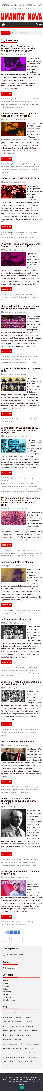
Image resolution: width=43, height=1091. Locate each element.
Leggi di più (6, 93)
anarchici (31, 164)
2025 (4, 667)
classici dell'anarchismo (17, 297)
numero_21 (36, 356)
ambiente (11, 359)
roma (21, 1048)
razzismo (36, 1044)
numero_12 (15, 729)
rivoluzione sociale (32, 104)
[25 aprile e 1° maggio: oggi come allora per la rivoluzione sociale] (13, 692)
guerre (36, 673)
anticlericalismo (6, 553)
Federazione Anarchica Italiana (13, 1026)
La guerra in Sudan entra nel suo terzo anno (21, 369)
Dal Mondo (15, 99)
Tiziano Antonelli (31, 1057)
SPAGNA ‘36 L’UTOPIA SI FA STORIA (20, 178)
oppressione (35, 610)
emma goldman (31, 297)
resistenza (14, 925)
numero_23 (31, 99)
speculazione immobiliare (17, 362)
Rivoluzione (21, 104)
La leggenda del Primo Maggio (17, 562)
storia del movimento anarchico (28, 491)
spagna (34, 169)
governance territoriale (26, 673)
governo (13, 1031)
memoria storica (13, 489)
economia (6, 1022)
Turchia (19, 1062)
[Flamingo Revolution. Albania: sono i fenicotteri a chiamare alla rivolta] (13, 316)
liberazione (11, 732)
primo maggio (12, 613)
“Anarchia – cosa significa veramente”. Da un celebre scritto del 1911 (21, 245)
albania (5, 359)
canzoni (12, 167)
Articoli (9, 99)
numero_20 (28, 419)
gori (29, 610)
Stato (28, 792)
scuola (13, 1053)
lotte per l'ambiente (21, 359)
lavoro (5, 1035)
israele (26, 1031)
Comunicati (7, 986)
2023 (4, 859)
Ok (22, 1087)
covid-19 (28, 1017)
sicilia (20, 1053)
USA (32, 1062)
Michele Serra (13, 792)
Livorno (12, 1035)
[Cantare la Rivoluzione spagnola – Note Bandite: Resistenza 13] (13, 123)
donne (16, 102)
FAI (24, 1022)
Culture (14, 164)
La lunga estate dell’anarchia (16, 619)
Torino (5, 1062)
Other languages (9, 1000)
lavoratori (4, 732)
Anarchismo (5, 167)
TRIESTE (12, 1062)
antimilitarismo (8, 1017)
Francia (5, 1031)
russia (27, 1048)
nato (21, 1044)
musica (37, 167)
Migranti (7, 925)
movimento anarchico (10, 1044)
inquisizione (5, 556)
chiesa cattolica (17, 553)
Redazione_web (21, 54)
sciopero (6, 1053)
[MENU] (40, 24)
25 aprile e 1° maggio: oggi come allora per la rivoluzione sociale (21, 683)
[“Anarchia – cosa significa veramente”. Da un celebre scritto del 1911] (13, 254)
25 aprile (25, 729)
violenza (33, 865)
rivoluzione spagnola (7, 107)
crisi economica (13, 673)
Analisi (9, 356)
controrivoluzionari (29, 553)
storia (16, 491)
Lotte (31, 235)
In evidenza (23, 99)
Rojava (15, 1048)
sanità (33, 1048)
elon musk (32, 789)
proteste (30, 359)
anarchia (34, 232)
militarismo (7, 1039)
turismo (33, 362)
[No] (40, 1082)
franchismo (24, 486)
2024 (4, 787)
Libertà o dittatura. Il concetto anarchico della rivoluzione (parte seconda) (18, 801)
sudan (11, 421)
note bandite (5, 169)
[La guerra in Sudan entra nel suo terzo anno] (13, 378)
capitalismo (26, 670)
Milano (28, 1035)
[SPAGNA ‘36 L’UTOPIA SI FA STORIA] (13, 186)
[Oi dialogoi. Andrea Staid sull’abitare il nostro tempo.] (13, 881)
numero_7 (26, 859)
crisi (32, 670)
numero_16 (21, 550)
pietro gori (4, 613)
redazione (36, 235)
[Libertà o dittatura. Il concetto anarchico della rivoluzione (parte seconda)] (13, 811)
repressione (7, 1048)
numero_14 (21, 610)
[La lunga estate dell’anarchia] (13, 627)
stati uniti (27, 1053)
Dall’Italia (6, 994)
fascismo (30, 1022)
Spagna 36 (18, 107)
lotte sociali (20, 1035)
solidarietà (38, 613)
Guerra (38, 419)
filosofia (38, 553)
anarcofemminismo (7, 102)
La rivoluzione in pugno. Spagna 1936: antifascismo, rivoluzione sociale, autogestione (20, 430)
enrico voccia (16, 1022)
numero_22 (21, 294)
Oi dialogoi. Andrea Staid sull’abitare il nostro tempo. (21, 872)
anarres (23, 1013)
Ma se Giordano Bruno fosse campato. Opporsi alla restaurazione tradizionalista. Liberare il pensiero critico (21, 501)
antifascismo (32, 1013)
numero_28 (26, 922)
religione (12, 556)
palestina (28, 1044)
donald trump (24, 789)
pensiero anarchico (29, 862)
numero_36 (35, 787)
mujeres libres (12, 104)
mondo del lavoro (18, 1039)
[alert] (21, 954)
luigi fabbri (19, 862)
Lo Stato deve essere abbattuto (17, 741)
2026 (4, 99)
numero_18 (4, 480)
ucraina (26, 1062)
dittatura (31, 483)
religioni (18, 556)
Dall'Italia (28, 787)
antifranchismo (23, 483)
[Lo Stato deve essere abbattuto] (13, 749)
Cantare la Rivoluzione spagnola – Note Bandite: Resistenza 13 (18, 114)
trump (28, 362)
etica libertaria (5, 862)
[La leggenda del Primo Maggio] (13, 570)
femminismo (23, 102)
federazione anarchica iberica (25, 167)
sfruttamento (30, 613)
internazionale (33, 729)
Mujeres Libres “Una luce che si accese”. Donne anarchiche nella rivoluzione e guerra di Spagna (18, 48)
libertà (13, 862)
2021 (4, 922)
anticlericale (32, 550)
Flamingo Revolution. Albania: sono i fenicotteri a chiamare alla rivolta (20, 307)
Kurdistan (34, 1031)
